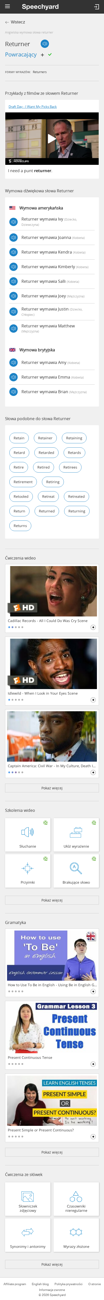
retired (43, 467)
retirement (23, 481)
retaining (74, 438)
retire (19, 467)
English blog (40, 1284)
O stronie (94, 1284)
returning (76, 511)
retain (19, 438)
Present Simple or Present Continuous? (41, 1130)
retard (19, 452)
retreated (76, 496)
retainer (45, 438)
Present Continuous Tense (30, 1057)
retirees (70, 467)
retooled (21, 496)
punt (28, 170)
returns (20, 525)
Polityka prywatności (69, 1284)
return (19, 511)
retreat (48, 496)
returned (47, 511)
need (15, 170)
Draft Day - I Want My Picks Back (33, 106)
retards (74, 452)
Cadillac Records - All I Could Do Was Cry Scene (48, 620)
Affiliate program (15, 1284)
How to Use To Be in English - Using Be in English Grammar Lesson (52, 985)
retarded (46, 452)
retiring (53, 481)
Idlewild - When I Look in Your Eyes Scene (43, 693)
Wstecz (18, 22)
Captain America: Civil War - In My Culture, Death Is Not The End (52, 766)
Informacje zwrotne (52, 1290)
